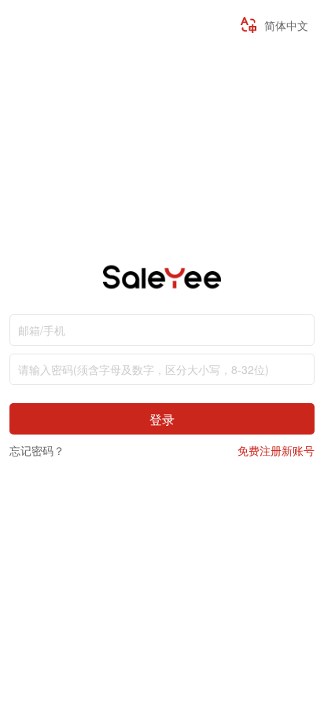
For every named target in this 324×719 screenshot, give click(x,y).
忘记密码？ (36, 450)
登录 (162, 418)
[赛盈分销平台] (161, 287)
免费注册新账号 (276, 450)
